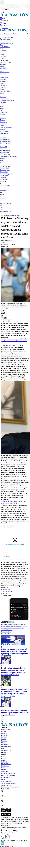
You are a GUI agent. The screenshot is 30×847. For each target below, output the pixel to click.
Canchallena (3, 112)
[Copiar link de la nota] (2, 316)
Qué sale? (3, 137)
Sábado (2, 158)
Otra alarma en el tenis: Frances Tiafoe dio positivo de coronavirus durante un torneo (14, 340)
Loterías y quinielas (6, 128)
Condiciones (5, 833)
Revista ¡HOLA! (4, 168)
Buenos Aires (4, 78)
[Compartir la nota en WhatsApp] (4, 313)
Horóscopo (3, 124)
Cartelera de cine (5, 139)
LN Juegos (3, 118)
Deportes (12, 215)
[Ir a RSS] (2, 806)
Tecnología (3, 122)
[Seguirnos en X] (2, 796)
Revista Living (4, 172)
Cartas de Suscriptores (7, 101)
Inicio (3, 18)
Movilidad (3, 64)
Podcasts (3, 129)
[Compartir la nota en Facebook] (2, 318)
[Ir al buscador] (2, 11)
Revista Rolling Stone (6, 174)
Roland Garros (7, 591)
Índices (2, 66)
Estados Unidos (4, 72)
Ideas (1, 160)
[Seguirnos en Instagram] (2, 801)
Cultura (2, 83)
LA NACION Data (5, 47)
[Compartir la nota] (2, 313)
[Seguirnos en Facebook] (2, 791)
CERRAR (2, 1)
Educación (3, 81)
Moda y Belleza (4, 131)
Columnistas (4, 99)
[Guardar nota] (2, 311)
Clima (1, 45)
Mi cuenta (5, 28)
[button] (15, 121)
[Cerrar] (27, 31)
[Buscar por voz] (27, 33)
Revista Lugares (5, 170)
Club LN (4, 25)
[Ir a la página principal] (15, 16)
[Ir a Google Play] (6, 812)
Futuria (2, 54)
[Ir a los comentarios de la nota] (4, 311)
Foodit (4, 23)
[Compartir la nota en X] (4, 318)
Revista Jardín (4, 176)
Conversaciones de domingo (8, 156)
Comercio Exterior (5, 62)
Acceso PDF (3, 147)
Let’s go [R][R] (6, 556)
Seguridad (3, 79)
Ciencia (2, 89)
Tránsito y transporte (6, 43)
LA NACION (5, 215)
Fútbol (2, 106)
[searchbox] (14, 34)
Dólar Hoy (3, 56)
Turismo (2, 120)
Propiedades (4, 60)
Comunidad (3, 85)
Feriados (2, 126)
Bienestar (3, 87)
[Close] (2, 717)
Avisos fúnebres (5, 151)
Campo (2, 58)
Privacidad (12, 833)
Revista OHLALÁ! (5, 166)
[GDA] (6, 838)
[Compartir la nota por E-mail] (6, 318)
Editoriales (3, 97)
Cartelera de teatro (6, 141)
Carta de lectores (5, 154)
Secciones (5, 21)
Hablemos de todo (5, 91)
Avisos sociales (4, 153)
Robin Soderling (23, 559)
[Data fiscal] (2, 844)
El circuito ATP (5, 589)
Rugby (2, 108)
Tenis (1, 110)
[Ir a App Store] (6, 815)
